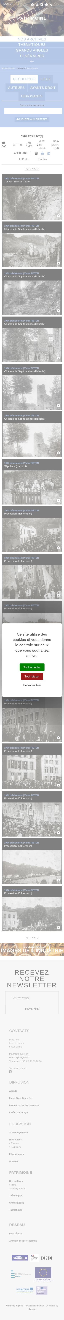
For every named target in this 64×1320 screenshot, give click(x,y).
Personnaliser (32, 685)
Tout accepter (32, 667)
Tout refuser (32, 676)
